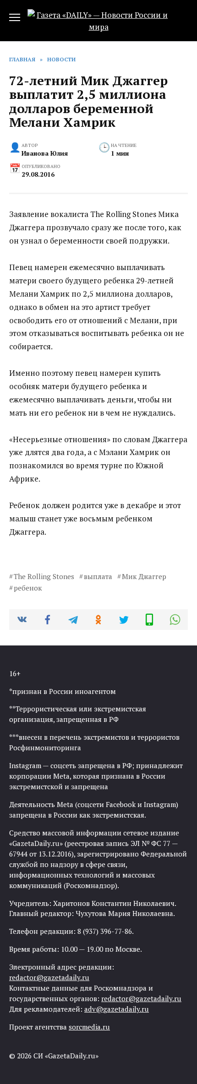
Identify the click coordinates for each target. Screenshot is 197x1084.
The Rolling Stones (44, 576)
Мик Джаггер (144, 576)
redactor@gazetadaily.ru (49, 977)
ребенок (28, 587)
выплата (98, 576)
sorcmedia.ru (89, 1026)
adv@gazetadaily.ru (116, 1009)
